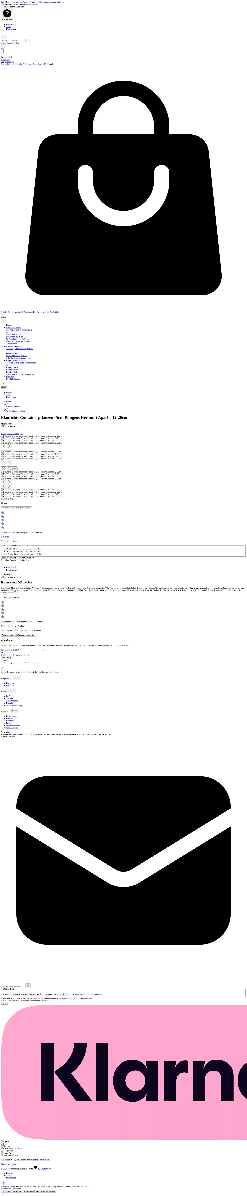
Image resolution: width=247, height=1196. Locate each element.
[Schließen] (2, 1194)
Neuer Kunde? (122, 645)
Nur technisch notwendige (11, 1191)
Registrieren (19, 7)
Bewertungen (11, 716)
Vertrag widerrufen (8, 1164)
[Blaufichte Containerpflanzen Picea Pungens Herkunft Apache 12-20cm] (31, 436)
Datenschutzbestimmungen (25, 994)
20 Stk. (23, 549)
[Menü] (3, 37)
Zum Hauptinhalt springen (12, 2)
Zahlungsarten (12, 701)
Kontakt (9, 703)
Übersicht (5, 64)
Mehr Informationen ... (81, 1186)
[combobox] (13, 40)
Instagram (10, 683)
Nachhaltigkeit (12, 728)
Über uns (10, 718)
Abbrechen (5, 660)
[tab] (11, 567)
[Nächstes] (3, 384)
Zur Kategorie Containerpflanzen (19, 349)
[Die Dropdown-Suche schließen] (29, 40)
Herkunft (10, 721)
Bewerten (5, 537)
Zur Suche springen (31, 2)
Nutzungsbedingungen (82, 998)
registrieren (9, 62)
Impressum (10, 24)
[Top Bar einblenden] (3, 315)
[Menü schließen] (11, 57)
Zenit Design (46, 1169)
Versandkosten (45, 1160)
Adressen (29, 64)
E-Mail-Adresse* (8, 737)
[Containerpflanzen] (18, 358)
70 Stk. (23, 551)
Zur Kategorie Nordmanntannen (19, 330)
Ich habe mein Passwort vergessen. (15, 655)
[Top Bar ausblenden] (2, 33)
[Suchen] (26, 40)
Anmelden (5, 7)
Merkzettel (48, 64)
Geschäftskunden (13, 725)
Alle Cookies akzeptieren (45, 1191)
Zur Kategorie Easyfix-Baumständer (21, 363)
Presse (8, 723)
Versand (9, 698)
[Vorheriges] (3, 320)
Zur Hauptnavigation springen (51, 2)
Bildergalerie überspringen (12, 433)
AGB (8, 26)
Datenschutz (11, 29)
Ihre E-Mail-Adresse (10, 650)
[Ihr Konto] (2, 54)
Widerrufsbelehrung (14, 705)
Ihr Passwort (7, 652)
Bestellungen (38, 64)
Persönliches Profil (17, 64)
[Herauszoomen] (3, 468)
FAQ (8, 696)
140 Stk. (24, 554)
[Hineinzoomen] (14, 468)
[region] (123, 466)
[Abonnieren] (27, 985)
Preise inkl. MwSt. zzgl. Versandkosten (16, 508)
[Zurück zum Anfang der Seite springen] (3, 1183)
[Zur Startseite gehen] (10, 43)
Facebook (10, 685)
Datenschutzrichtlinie (60, 998)
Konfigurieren (29, 1191)
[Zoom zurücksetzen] (9, 468)
